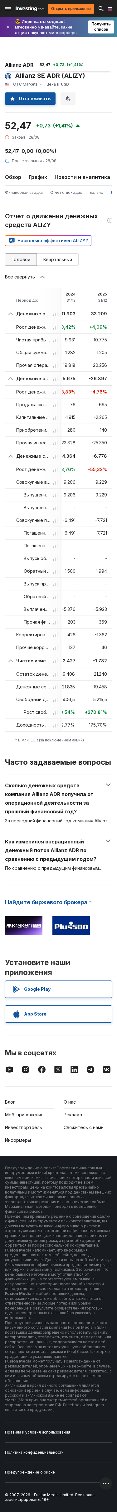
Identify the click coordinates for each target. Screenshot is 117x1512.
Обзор (13, 177)
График (38, 177)
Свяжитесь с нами (84, 1127)
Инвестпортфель (23, 1127)
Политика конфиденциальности (34, 1452)
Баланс (96, 192)
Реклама (73, 1114)
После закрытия (27, 160)
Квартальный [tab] (57, 259)
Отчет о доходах (66, 192)
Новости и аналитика (82, 177)
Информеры (18, 1140)
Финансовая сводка (24, 192)
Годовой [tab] (21, 259)
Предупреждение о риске (30, 1472)
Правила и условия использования (37, 1432)
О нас (70, 1102)
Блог (10, 1102)
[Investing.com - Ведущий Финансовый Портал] (30, 8)
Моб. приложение (24, 1114)
